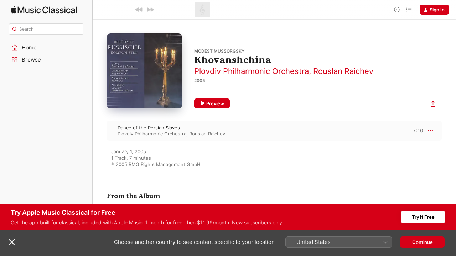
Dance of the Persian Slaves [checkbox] (149, 127)
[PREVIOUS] (139, 9)
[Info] (397, 10)
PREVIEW (415, 130)
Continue (422, 242)
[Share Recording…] (433, 104)
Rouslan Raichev (343, 71)
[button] (46, 47)
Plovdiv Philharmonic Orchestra (251, 71)
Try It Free (423, 217)
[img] (44, 10)
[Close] (12, 242)
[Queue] (409, 10)
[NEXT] (150, 9)
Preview (215, 103)
